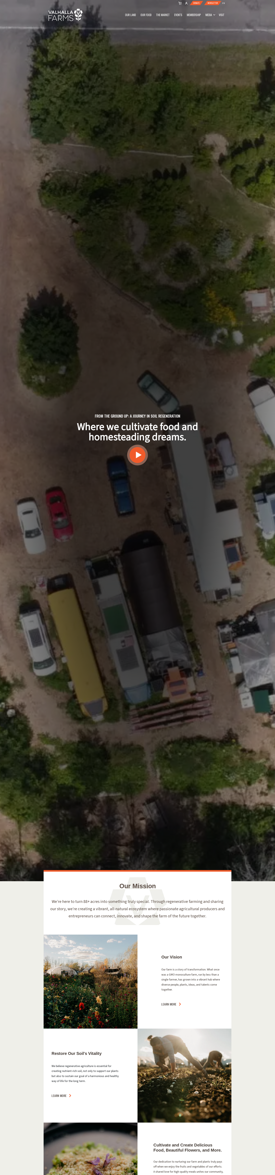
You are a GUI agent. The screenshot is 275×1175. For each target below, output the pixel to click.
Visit (221, 15)
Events (178, 15)
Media (208, 15)
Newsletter (213, 3)
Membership (194, 15)
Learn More (168, 1004)
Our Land (130, 15)
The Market (163, 15)
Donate (196, 3)
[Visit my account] (179, 3)
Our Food (146, 15)
